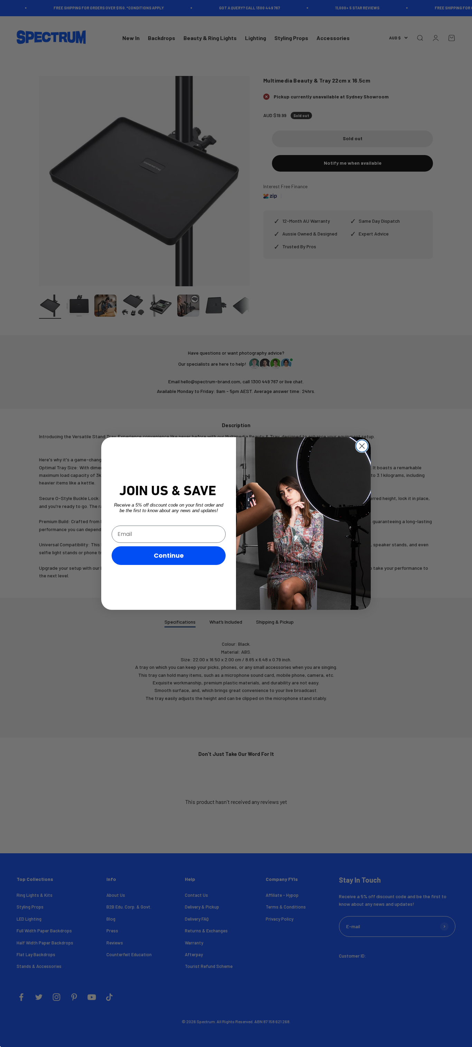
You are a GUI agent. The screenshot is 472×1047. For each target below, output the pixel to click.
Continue (169, 555)
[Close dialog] (362, 446)
